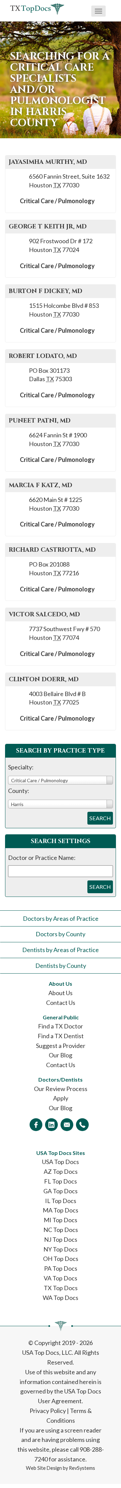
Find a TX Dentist (61, 1036)
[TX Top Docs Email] (67, 1124)
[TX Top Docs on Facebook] (36, 1124)
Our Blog (60, 1055)
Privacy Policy (48, 1410)
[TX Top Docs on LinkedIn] (51, 1124)
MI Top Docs (60, 1220)
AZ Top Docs (61, 1171)
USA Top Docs (60, 1161)
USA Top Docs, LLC (47, 1352)
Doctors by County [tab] (60, 934)
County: (18, 790)
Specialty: (21, 767)
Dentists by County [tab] (60, 965)
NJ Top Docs (60, 1239)
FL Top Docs (60, 1181)
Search (100, 818)
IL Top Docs (60, 1200)
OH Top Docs (60, 1258)
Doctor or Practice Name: (42, 857)
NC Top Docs (60, 1229)
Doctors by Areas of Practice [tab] (60, 918)
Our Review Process (60, 1088)
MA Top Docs (60, 1210)
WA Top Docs (60, 1297)
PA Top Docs (60, 1268)
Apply (60, 1098)
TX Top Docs (61, 1288)
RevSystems (82, 1468)
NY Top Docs (60, 1249)
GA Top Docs (60, 1191)
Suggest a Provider (60, 1045)
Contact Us (60, 1002)
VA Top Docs (60, 1278)
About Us (60, 992)
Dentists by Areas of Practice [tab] (60, 949)
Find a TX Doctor (60, 1026)
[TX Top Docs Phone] (82, 1124)
